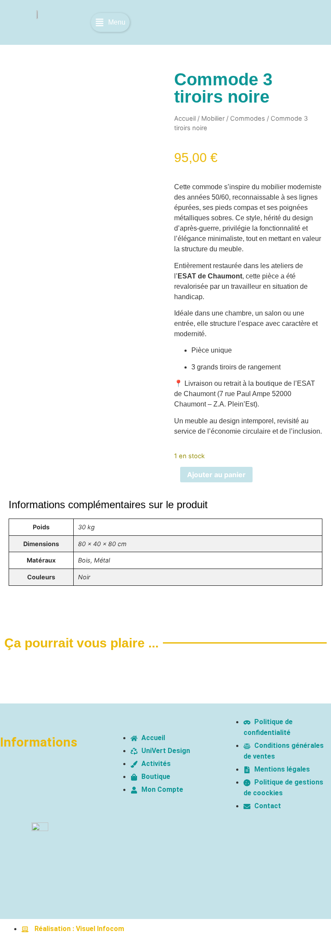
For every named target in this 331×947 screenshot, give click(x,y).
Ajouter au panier (216, 474)
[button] (110, 22)
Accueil (185, 118)
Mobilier (213, 118)
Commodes (247, 118)
